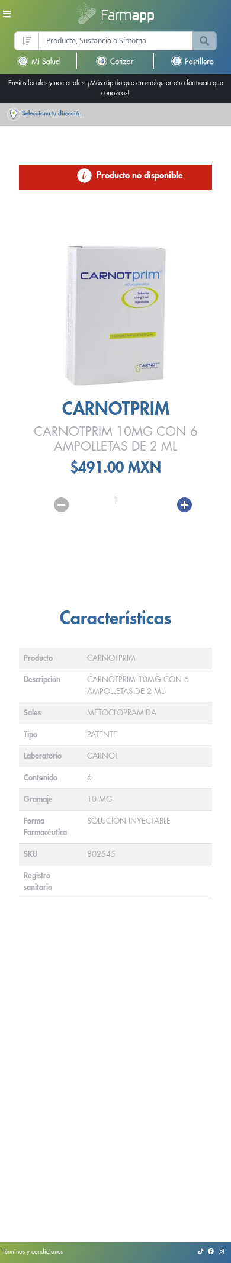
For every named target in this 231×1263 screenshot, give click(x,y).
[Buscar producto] (204, 40)
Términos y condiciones (32, 1252)
